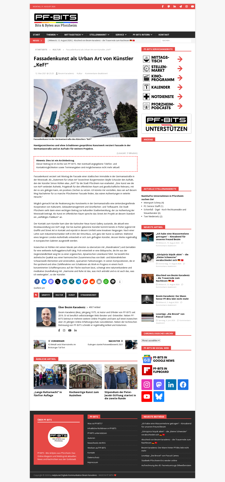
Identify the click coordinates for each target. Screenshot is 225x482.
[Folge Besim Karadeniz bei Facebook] (59, 330)
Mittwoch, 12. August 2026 (168, 284)
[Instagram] (186, 6)
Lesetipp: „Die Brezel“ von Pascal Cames (170, 315)
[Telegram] (180, 6)
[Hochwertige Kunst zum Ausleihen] (85, 376)
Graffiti (46, 295)
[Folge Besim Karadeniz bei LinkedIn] (74, 330)
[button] (37, 281)
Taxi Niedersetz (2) (153, 216)
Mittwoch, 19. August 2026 (168, 243)
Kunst (72, 295)
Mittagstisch (72, 34)
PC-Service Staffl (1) (153, 206)
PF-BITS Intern (141, 34)
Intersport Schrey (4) (154, 202)
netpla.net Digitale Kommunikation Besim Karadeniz (74, 475)
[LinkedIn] (174, 6)
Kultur (79, 73)
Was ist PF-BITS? (95, 423)
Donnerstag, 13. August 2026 (169, 263)
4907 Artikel (94, 307)
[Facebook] (162, 6)
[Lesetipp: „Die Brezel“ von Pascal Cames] (147, 317)
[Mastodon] (168, 6)
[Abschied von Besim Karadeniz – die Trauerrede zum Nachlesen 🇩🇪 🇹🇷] (147, 278)
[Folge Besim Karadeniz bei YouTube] (68, 330)
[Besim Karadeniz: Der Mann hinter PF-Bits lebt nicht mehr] (147, 299)
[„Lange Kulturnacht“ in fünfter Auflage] (50, 376)
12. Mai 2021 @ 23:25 (44, 73)
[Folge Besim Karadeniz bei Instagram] (63, 330)
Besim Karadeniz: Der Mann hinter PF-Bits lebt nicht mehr (172, 297)
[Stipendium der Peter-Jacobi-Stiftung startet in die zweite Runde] (121, 376)
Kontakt (164, 34)
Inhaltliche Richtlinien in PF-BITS (102, 428)
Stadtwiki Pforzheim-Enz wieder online (159, 460)
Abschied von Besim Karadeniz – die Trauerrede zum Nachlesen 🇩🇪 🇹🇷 (173, 278)
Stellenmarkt (98, 34)
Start (36, 34)
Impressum (93, 462)
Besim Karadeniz (66, 73)
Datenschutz (93, 457)
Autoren (91, 438)
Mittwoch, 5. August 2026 (168, 302)
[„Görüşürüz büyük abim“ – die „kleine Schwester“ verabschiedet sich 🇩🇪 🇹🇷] (147, 257)
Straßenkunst (88, 295)
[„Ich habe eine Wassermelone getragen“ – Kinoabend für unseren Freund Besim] (147, 237)
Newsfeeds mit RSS (97, 442)
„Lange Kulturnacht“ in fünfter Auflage (48, 393)
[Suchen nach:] (176, 40)
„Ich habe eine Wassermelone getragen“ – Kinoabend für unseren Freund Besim (172, 236)
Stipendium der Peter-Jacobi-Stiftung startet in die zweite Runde (120, 395)
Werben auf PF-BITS (97, 447)
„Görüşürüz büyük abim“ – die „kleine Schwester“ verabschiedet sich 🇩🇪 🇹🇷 (172, 257)
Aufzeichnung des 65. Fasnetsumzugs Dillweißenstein (166, 465)
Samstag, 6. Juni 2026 (166, 320)
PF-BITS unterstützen (97, 433)
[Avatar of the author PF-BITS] (58, 444)
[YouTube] (192, 6)
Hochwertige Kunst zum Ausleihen (84, 393)
